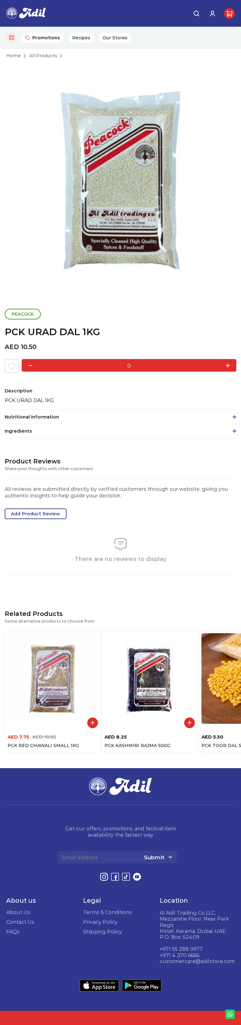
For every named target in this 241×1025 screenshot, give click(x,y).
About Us (18, 912)
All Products (43, 55)
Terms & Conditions (107, 912)
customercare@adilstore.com (197, 961)
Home (13, 55)
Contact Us (20, 921)
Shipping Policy (102, 931)
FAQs (12, 931)
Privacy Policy (100, 921)
